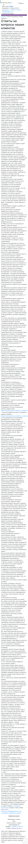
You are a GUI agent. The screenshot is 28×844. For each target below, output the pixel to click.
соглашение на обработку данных (11, 813)
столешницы (16, 806)
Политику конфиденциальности (10, 811)
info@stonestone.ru (7, 12)
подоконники (5, 807)
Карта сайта (4, 809)
